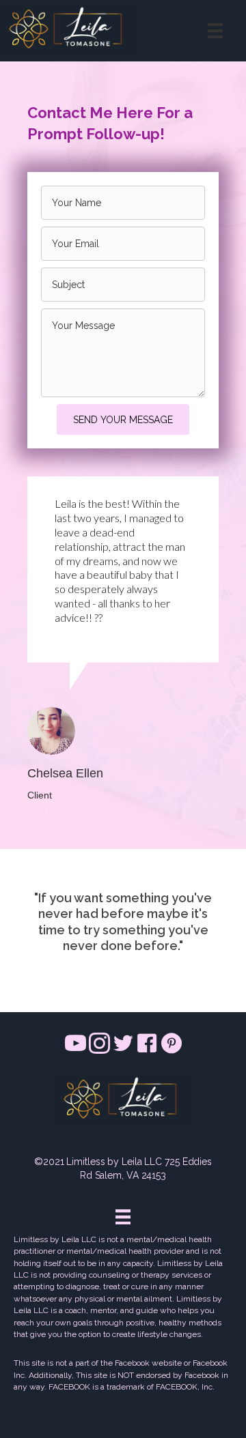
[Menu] (215, 31)
